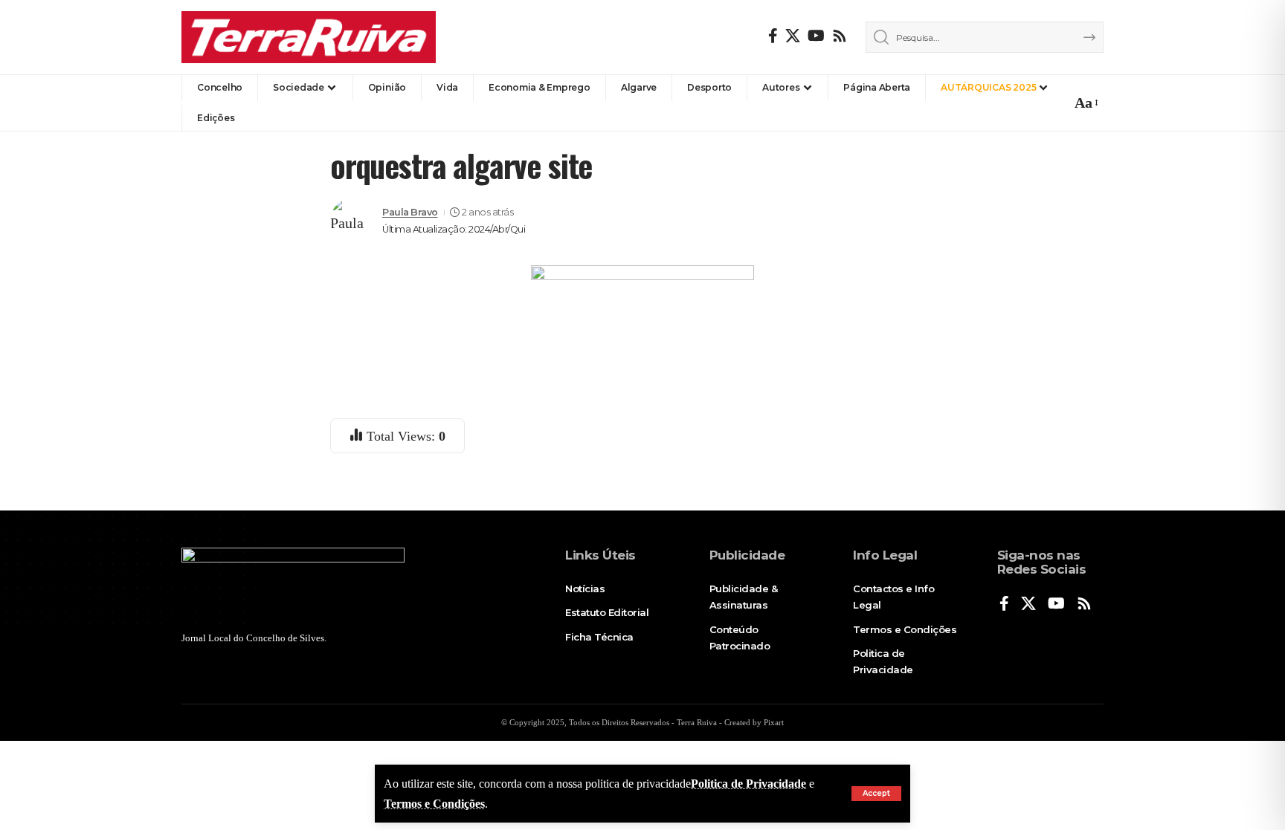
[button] (876, 793)
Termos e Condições (434, 803)
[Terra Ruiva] (308, 37)
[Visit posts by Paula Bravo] (352, 220)
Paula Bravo (410, 212)
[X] (793, 35)
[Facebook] (773, 35)
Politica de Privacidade (748, 783)
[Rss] (839, 35)
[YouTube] (816, 35)
